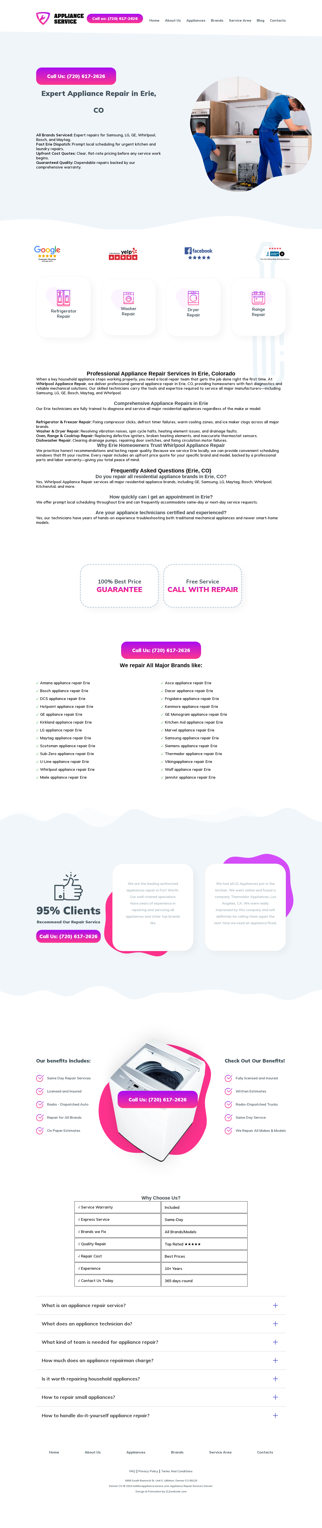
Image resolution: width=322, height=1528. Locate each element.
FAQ (132, 1471)
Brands (217, 20)
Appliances (195, 20)
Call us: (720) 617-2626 (115, 18)
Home (154, 20)
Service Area (240, 20)
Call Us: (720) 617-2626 (76, 76)
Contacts (278, 20)
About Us (173, 20)
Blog (260, 20)
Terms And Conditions (177, 1471)
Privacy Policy (148, 1471)
